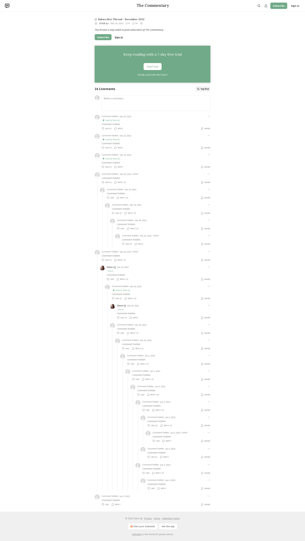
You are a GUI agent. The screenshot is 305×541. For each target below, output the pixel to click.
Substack (137, 534)
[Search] (259, 6)
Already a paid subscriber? (152, 74)
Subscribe (279, 5)
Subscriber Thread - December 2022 (121, 19)
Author (111, 271)
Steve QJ (103, 23)
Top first (205, 89)
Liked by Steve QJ (112, 120)
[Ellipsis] (208, 116)
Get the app (168, 526)
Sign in (295, 5)
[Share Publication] (266, 6)
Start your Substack (144, 526)
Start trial (152, 66)
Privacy (148, 518)
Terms (157, 518)
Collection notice (171, 518)
